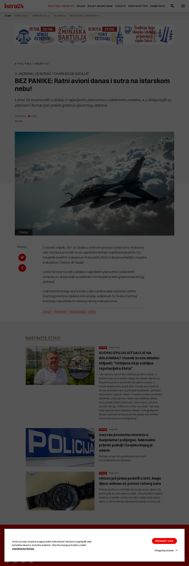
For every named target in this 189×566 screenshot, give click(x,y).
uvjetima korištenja (23, 548)
